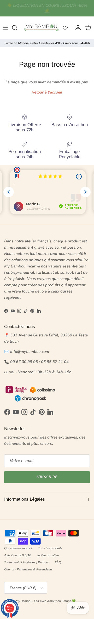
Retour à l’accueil (47, 92)
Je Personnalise (48, 555)
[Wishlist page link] (65, 27)
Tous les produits (50, 548)
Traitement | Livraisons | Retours (26, 562)
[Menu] (5, 27)
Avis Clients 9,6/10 (17, 555)
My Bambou (24, 601)
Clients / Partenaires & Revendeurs (28, 569)
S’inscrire (47, 477)
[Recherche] (17, 27)
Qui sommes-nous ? (18, 548)
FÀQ (58, 562)
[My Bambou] (41, 27)
